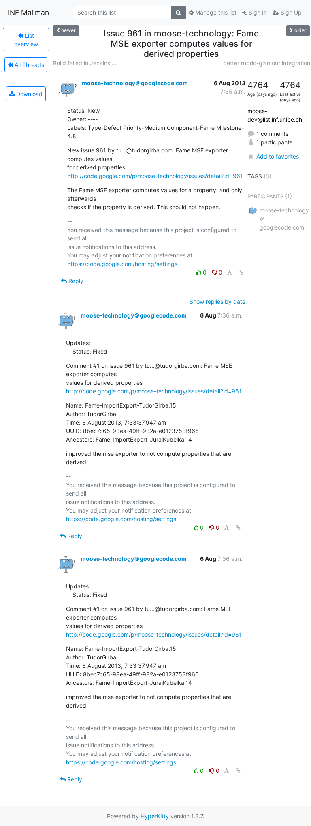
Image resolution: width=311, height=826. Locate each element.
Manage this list (215, 12)
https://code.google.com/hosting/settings (122, 263)
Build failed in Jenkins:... (85, 63)
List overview (26, 39)
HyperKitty (155, 816)
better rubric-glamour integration (266, 63)
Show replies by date (217, 301)
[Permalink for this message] (240, 272)
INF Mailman (28, 12)
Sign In (257, 12)
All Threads (28, 64)
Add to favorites (277, 156)
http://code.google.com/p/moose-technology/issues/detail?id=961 (155, 175)
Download (29, 93)
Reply (75, 280)
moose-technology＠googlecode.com (135, 82)
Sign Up (290, 12)
